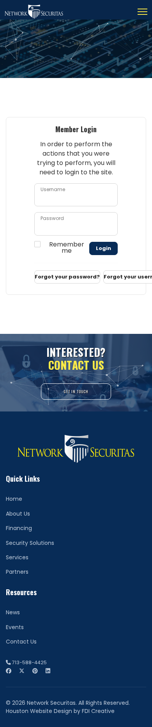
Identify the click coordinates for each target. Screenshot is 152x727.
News (13, 612)
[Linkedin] (48, 671)
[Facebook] (8, 671)
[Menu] (142, 11)
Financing (19, 528)
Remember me (66, 247)
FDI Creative (98, 711)
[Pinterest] (35, 671)
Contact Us (21, 641)
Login (103, 248)
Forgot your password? (67, 276)
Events (15, 627)
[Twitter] (22, 671)
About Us (18, 514)
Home (14, 499)
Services (17, 557)
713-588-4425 (29, 662)
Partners (17, 572)
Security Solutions (30, 543)
